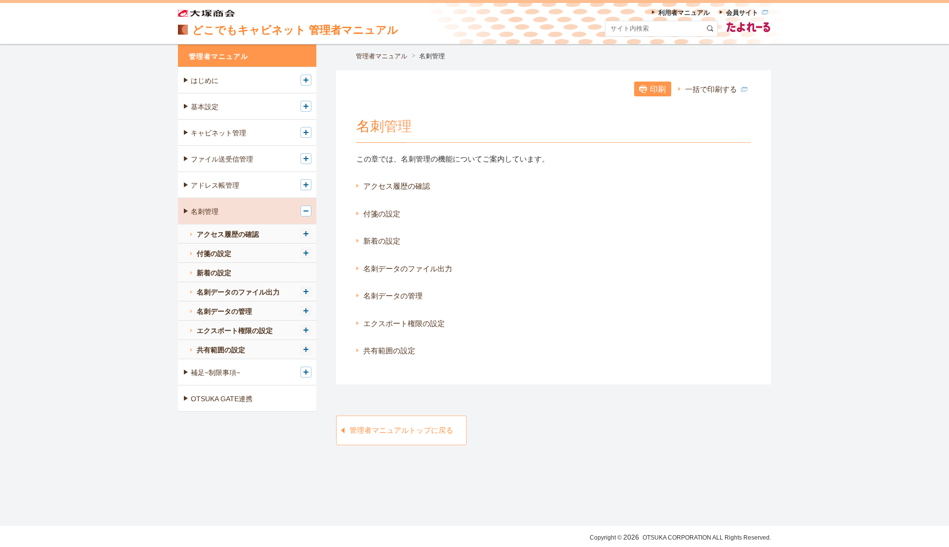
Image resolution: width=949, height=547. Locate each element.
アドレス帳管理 (215, 185)
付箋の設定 (381, 214)
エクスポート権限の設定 (404, 323)
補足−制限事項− (215, 373)
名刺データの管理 (393, 296)
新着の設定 (381, 241)
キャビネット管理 (218, 133)
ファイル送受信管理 (222, 159)
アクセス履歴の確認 (396, 186)
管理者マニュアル (381, 56)
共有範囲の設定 (389, 350)
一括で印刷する (711, 89)
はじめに (204, 80)
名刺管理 (204, 211)
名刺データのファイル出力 (407, 268)
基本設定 (204, 107)
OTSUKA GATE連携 (222, 399)
